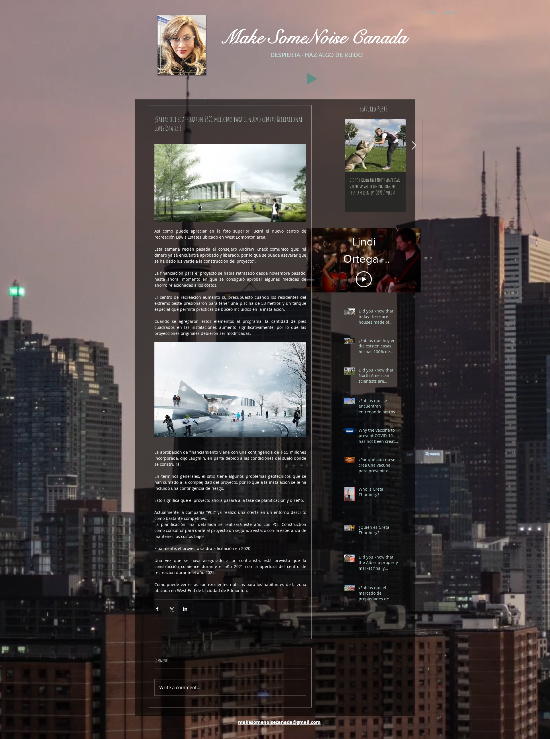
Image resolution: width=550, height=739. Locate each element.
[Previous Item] (336, 145)
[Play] (312, 78)
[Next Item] (414, 145)
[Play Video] (364, 270)
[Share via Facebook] (157, 609)
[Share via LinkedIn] (185, 609)
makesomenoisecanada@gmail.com (279, 721)
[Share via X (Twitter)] (171, 609)
